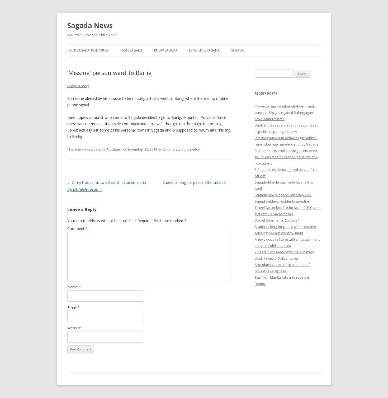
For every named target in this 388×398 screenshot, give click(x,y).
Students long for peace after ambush (197, 182)
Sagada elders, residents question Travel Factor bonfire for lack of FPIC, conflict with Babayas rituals (288, 207)
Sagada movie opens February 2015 (283, 195)
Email (73, 307)
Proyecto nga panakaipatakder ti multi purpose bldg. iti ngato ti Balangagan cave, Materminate (285, 112)
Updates (114, 149)
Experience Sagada (204, 50)
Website (74, 327)
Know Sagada (165, 50)
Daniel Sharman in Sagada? (277, 220)
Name (74, 286)
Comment (77, 228)
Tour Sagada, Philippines (87, 50)
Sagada (237, 50)
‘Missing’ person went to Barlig (279, 233)
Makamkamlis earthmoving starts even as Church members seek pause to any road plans (286, 157)
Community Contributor (181, 149)
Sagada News (90, 25)
